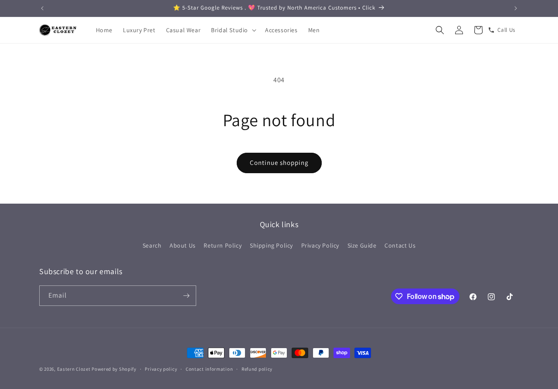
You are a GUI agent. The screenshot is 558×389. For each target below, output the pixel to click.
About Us (183, 245)
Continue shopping (279, 162)
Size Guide (362, 245)
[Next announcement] (515, 8)
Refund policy (257, 369)
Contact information (209, 369)
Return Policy (223, 245)
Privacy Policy (320, 245)
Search (152, 245)
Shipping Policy (271, 245)
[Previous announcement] (42, 8)
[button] (233, 30)
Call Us (506, 30)
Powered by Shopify (114, 369)
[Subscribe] (186, 295)
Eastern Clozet (74, 369)
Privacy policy (161, 369)
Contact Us (399, 245)
